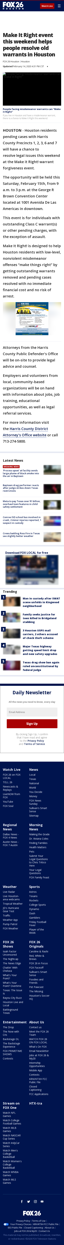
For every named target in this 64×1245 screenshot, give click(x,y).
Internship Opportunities (37, 1064)
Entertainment (15, 1022)
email (42, 1201)
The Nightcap (10, 959)
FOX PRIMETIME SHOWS (12, 1052)
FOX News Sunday (35, 802)
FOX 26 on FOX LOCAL (11, 776)
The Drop (8, 1027)
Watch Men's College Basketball (10, 1154)
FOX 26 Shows (8, 944)
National (34, 783)
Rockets (33, 900)
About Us (36, 1022)
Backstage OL (11, 1039)
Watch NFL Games (9, 1114)
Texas (32, 779)
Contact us (35, 1027)
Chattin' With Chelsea (10, 969)
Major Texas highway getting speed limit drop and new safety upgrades (40, 650)
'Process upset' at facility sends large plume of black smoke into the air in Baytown (21, 473)
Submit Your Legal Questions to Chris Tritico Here (38, 860)
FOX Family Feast (39, 877)
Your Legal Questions (35, 871)
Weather (10, 886)
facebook (22, 1201)
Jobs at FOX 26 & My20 (39, 1057)
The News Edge (12, 963)
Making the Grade (39, 834)
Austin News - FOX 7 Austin (11, 843)
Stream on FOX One (11, 1105)
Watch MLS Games (9, 1181)
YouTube (8, 801)
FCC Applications (38, 1094)
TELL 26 (7, 782)
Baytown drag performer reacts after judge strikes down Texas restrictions (21, 488)
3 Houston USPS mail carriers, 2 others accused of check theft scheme (40, 634)
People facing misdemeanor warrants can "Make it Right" (32, 110)
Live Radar (9, 891)
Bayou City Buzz (12, 997)
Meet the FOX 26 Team (39, 1033)
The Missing (36, 991)
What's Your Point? (10, 976)
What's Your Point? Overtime (12, 984)
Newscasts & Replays (10, 788)
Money (33, 796)
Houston (25, 61)
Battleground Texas (10, 1011)
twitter (28, 1201)
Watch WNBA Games (10, 1173)
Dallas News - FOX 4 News (11, 836)
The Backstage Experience (11, 1045)
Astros (33, 891)
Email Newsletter (39, 1051)
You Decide (35, 792)
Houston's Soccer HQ (39, 997)
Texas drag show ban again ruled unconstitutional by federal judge (41, 666)
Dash (32, 913)
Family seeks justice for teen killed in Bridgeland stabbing (40, 618)
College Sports (37, 904)
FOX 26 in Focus (38, 963)
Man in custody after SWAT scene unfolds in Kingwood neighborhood (41, 602)
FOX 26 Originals (36, 944)
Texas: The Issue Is (12, 991)
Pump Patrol (10, 924)
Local (32, 774)
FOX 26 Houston (11, 61)
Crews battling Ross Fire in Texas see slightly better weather (21, 535)
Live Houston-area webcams (11, 897)
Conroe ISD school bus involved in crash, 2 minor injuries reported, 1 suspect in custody (22, 520)
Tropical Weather (13, 903)
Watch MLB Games (9, 1129)
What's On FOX (38, 1046)
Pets (31, 851)
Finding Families (38, 843)
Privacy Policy (36, 740)
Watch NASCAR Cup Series (12, 1137)
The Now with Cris (11, 1033)
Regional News (10, 827)
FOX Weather (10, 928)
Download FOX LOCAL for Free (26, 553)
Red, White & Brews (36, 957)
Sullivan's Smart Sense (38, 809)
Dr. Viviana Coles (38, 838)
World (32, 787)
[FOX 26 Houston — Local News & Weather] (13, 5)
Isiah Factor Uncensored (10, 953)
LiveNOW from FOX (11, 795)
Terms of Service (34, 744)
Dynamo (34, 909)
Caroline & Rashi (38, 951)
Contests (8, 1058)
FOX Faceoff (36, 967)
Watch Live (47, 6)
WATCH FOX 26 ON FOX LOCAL (38, 1040)
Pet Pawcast (36, 987)
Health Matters (37, 847)
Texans (33, 896)
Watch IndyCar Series (11, 1144)
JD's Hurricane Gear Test (11, 909)
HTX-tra (35, 1103)
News (33, 769)
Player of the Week (36, 931)
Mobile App (35, 1070)
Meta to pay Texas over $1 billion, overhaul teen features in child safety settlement (22, 504)
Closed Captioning (35, 1088)
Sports (34, 886)
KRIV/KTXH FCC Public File (38, 1080)
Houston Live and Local (13, 1003)
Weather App (10, 919)
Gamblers (34, 917)
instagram (35, 1201)
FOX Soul (8, 806)
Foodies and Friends (36, 981)
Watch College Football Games (12, 1122)
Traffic (6, 915)
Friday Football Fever (37, 923)
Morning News (36, 827)
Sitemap (34, 815)
